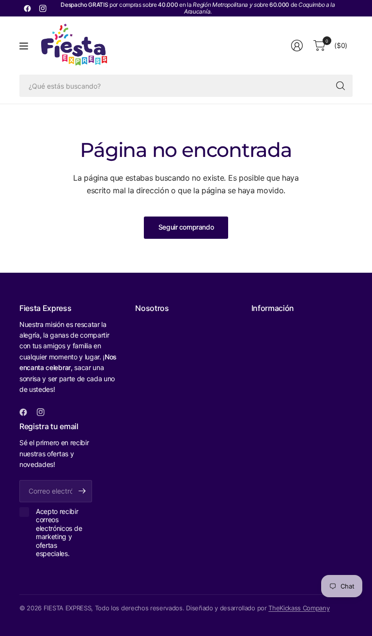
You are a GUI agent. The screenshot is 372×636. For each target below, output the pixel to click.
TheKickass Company (298, 608)
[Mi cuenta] (297, 45)
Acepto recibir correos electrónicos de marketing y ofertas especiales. (59, 532)
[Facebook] (27, 8)
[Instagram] (42, 8)
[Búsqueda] (340, 86)
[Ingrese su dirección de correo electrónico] (82, 491)
